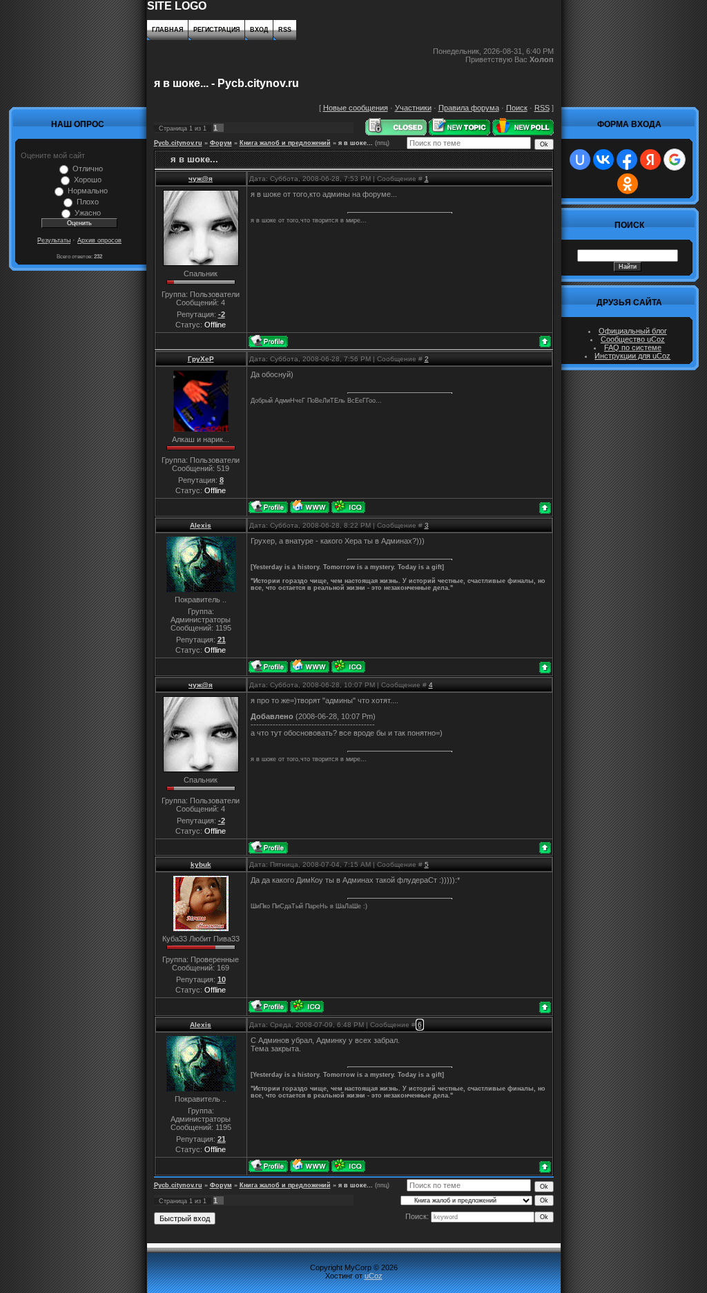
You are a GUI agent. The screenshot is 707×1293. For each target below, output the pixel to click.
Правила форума (468, 108)
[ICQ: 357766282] (348, 506)
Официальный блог (633, 331)
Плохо (88, 202)
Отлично (87, 168)
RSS (284, 29)
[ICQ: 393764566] (348, 666)
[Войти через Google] (675, 160)
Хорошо (87, 179)
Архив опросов (99, 240)
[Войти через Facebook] (627, 159)
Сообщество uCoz (633, 339)
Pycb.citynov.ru (178, 143)
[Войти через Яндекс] (650, 159)
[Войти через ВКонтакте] (603, 159)
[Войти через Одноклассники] (627, 183)
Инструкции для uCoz (632, 356)
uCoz (373, 1276)
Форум (221, 143)
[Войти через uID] (580, 159)
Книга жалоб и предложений (285, 143)
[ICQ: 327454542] (307, 1006)
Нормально (88, 190)
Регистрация (216, 29)
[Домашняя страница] (309, 506)
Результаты (53, 240)
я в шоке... (355, 143)
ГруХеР (201, 359)
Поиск (516, 108)
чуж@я (200, 178)
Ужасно (88, 213)
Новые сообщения (355, 108)
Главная (167, 29)
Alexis (200, 525)
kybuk (201, 864)
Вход (259, 29)
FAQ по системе (632, 347)
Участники (413, 108)
